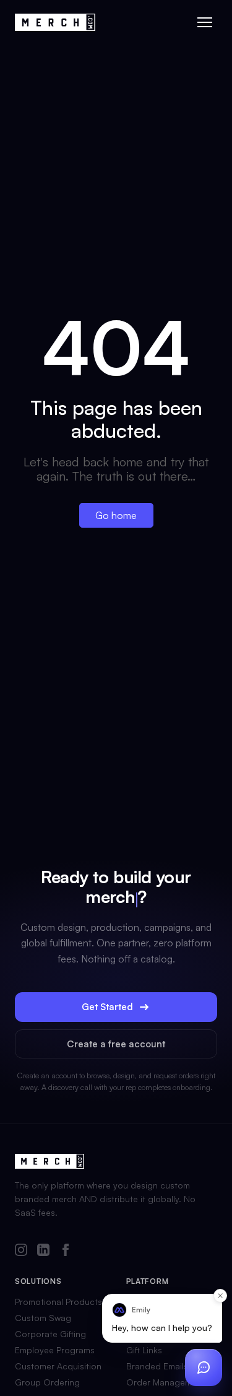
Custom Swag (43, 1318)
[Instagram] (21, 1251)
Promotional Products (58, 1302)
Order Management (165, 1382)
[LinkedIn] (43, 1251)
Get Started (107, 1007)
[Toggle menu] (204, 22)
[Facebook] (65, 1251)
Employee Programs (55, 1350)
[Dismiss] (220, 1295)
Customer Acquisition (58, 1366)
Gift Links (144, 1350)
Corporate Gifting (50, 1334)
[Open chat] (203, 1367)
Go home (116, 515)
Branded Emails (157, 1366)
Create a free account (116, 1044)
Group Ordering (47, 1382)
